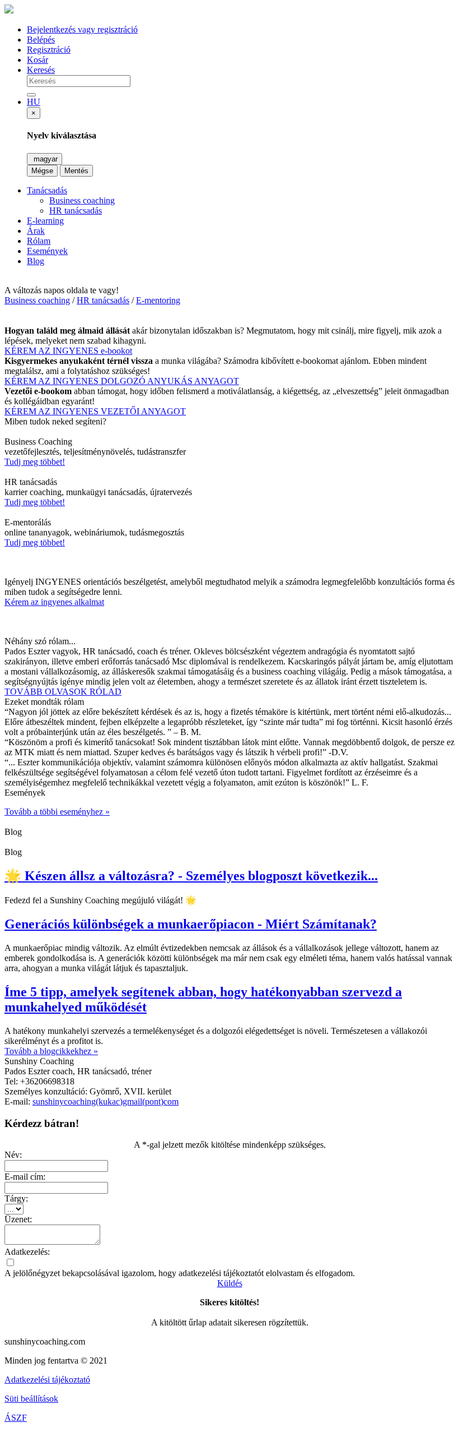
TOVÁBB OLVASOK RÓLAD (62, 691)
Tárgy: (16, 1198)
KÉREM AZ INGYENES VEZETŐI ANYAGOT (95, 411)
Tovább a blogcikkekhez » (51, 1051)
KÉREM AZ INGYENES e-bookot (68, 350)
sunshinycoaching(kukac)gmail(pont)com (105, 1101)
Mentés (76, 171)
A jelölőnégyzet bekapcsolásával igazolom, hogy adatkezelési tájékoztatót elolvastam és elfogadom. (179, 1273)
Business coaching (37, 300)
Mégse (42, 171)
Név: (13, 1155)
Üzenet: (18, 1219)
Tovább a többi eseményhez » (57, 811)
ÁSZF (15, 1417)
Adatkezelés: (27, 1252)
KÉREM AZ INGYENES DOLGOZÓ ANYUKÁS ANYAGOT (121, 381)
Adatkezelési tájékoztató (47, 1379)
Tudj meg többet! (34, 461)
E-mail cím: (24, 1176)
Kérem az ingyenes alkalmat (54, 602)
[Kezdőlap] (8, 10)
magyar (44, 159)
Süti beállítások (31, 1398)
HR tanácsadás (103, 300)
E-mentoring (158, 300)
